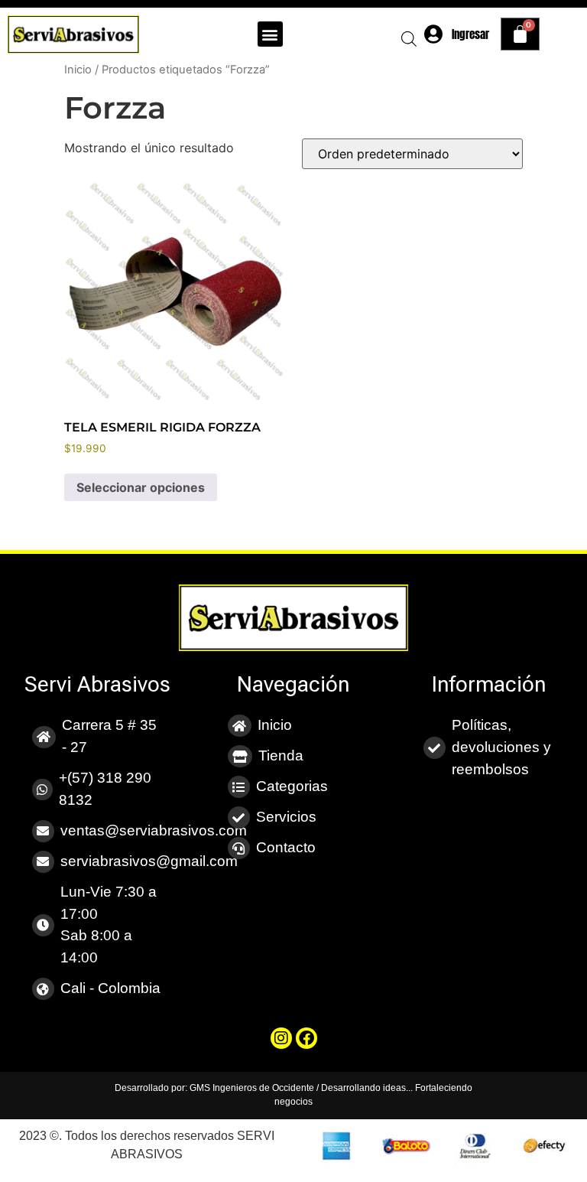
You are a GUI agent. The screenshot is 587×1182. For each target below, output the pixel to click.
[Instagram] (281, 1038)
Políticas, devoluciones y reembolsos (501, 747)
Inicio (78, 70)
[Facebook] (306, 1038)
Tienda (280, 755)
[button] (270, 34)
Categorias (292, 786)
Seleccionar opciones (140, 487)
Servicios (286, 817)
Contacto (286, 847)
